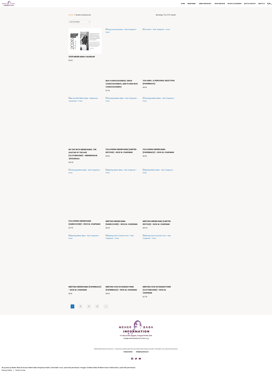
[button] (196, 3)
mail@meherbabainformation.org (136, 338)
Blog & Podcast (250, 3)
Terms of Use (20, 370)
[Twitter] (136, 358)
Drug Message (220, 3)
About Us (261, 3)
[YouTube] (140, 358)
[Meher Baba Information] (8, 3)
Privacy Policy (7, 370)
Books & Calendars (235, 3)
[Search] (268, 3)
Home (183, 3)
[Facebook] (132, 358)
